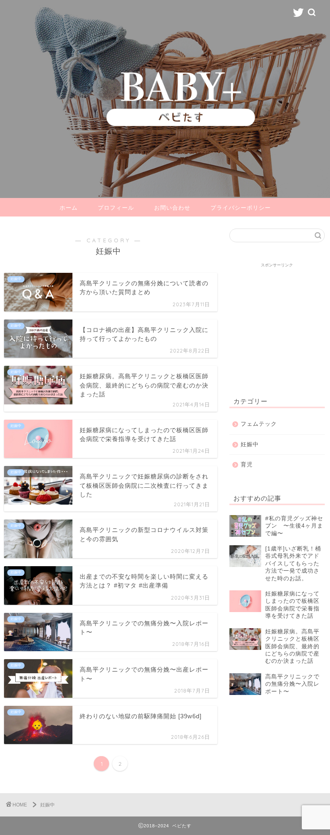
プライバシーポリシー (240, 207)
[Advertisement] (279, 321)
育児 (247, 465)
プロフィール (116, 207)
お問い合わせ (172, 207)
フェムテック (259, 424)
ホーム (69, 207)
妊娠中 (250, 444)
